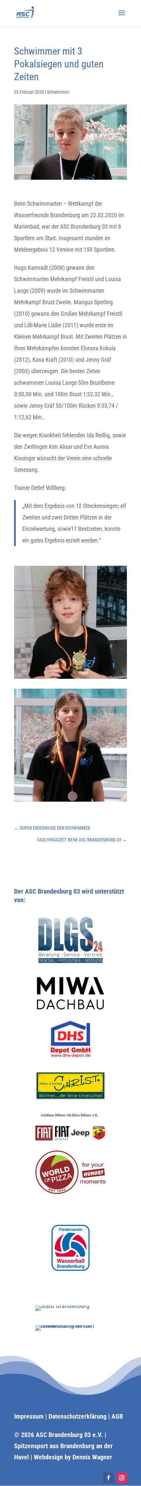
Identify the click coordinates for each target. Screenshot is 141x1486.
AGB (117, 1416)
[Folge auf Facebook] (108, 1478)
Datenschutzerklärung (78, 1416)
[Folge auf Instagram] (121, 1478)
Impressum (29, 1416)
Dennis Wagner (92, 1457)
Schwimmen (58, 92)
